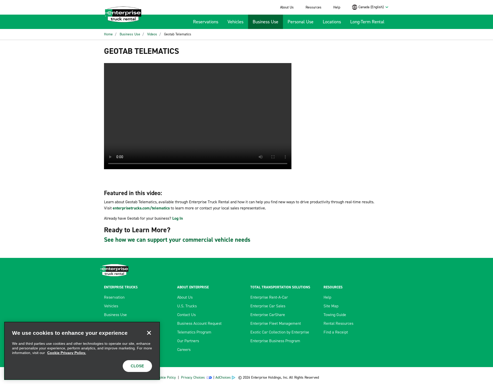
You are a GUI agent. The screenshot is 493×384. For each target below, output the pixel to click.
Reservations (205, 22)
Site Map (331, 306)
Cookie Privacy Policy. (66, 353)
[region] (82, 351)
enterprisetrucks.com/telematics (141, 208)
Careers (184, 349)
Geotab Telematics (177, 34)
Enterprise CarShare (267, 314)
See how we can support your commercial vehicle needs (177, 240)
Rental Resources (338, 323)
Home (108, 34)
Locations (332, 22)
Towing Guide (335, 314)
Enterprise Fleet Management (275, 323)
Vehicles (235, 22)
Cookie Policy (166, 377)
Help (336, 7)
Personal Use (301, 22)
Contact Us (186, 314)
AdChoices (223, 377)
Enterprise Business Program (275, 340)
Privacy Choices (193, 377)
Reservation (114, 297)
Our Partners (188, 340)
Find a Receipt (336, 332)
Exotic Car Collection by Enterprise (279, 332)
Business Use (265, 22)
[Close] (149, 333)
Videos (152, 34)
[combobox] (373, 7)
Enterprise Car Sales (267, 306)
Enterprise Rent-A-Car (269, 297)
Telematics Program (194, 332)
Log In (177, 218)
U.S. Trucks (187, 306)
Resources (313, 7)
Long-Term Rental (367, 22)
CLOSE (137, 366)
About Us (287, 7)
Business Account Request (199, 323)
